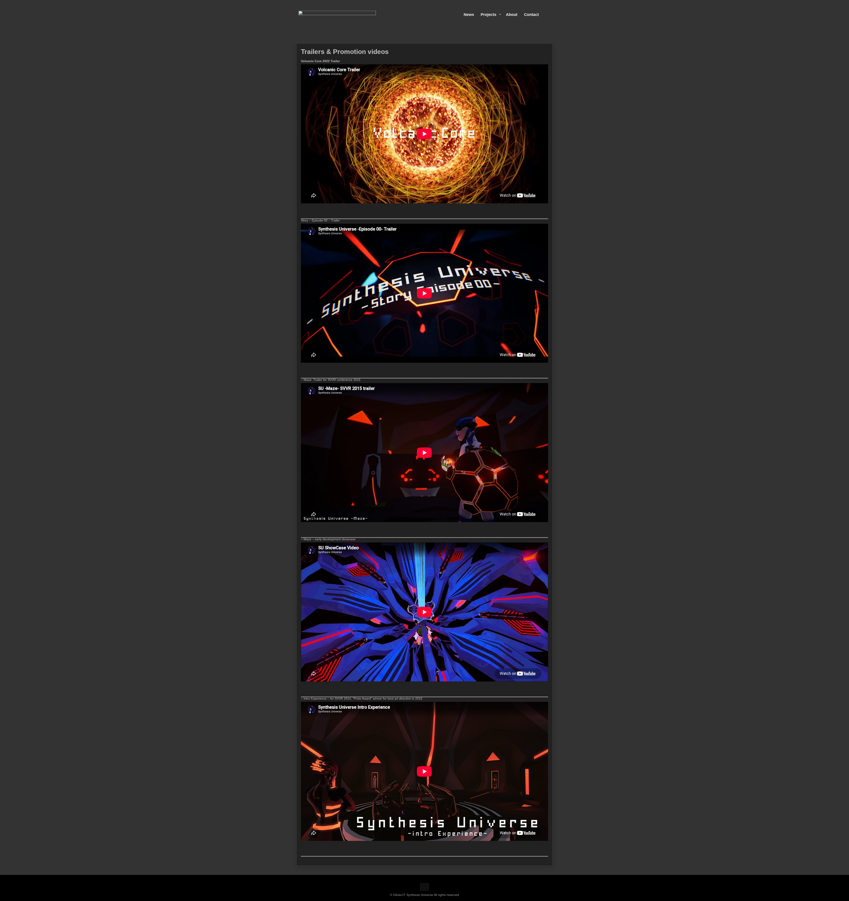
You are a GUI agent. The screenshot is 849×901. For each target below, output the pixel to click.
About (511, 14)
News (469, 14)
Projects (488, 14)
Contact (531, 14)
